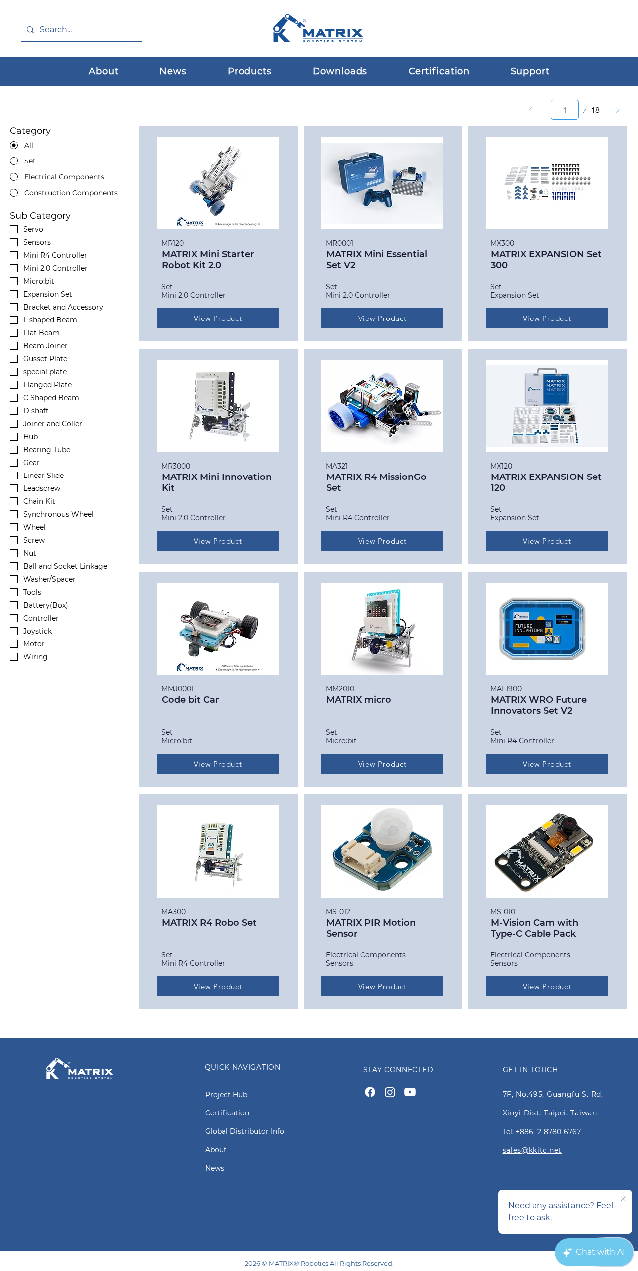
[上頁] (531, 110)
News (214, 1168)
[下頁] (618, 110)
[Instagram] (390, 1092)
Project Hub (226, 1094)
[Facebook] (370, 1092)
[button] (249, 71)
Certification (227, 1113)
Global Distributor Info (244, 1131)
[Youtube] (410, 1092)
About (216, 1149)
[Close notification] (623, 1199)
